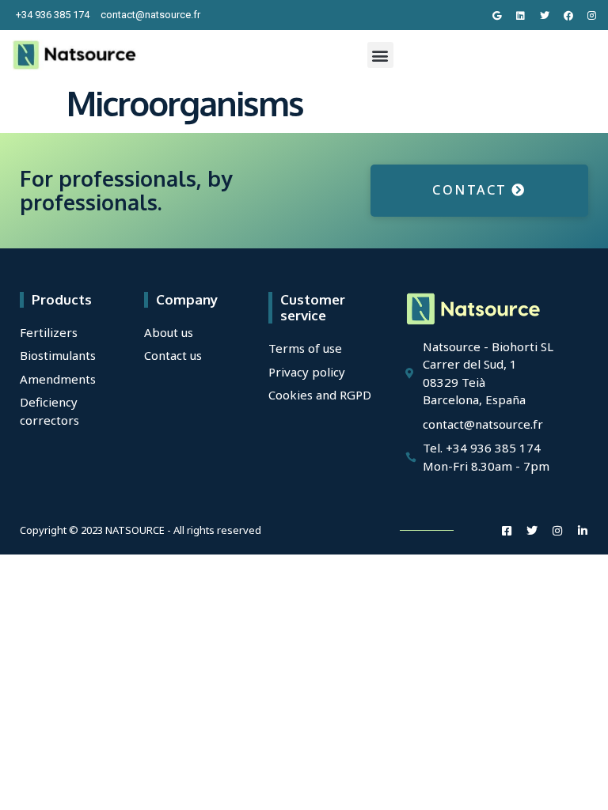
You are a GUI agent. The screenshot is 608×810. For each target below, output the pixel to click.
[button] (380, 55)
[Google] (497, 15)
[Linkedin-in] (582, 530)
